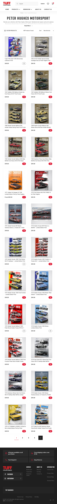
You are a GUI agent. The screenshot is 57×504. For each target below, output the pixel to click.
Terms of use (20, 496)
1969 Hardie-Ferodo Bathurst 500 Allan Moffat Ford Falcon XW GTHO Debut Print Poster (15, 160)
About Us (39, 469)
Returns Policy (50, 477)
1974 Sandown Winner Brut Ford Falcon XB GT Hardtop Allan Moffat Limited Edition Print (15, 394)
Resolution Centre (28, 474)
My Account (29, 469)
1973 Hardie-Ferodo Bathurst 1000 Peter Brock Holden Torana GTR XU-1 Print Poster (14, 327)
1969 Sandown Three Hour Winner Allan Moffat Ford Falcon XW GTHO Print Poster (41, 160)
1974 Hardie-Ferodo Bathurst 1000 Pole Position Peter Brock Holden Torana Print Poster (15, 361)
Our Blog (39, 471)
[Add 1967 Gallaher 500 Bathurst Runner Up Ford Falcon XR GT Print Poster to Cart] (24, 97)
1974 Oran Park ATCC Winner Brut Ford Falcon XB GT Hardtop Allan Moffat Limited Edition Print (41, 361)
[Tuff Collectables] (7, 4)
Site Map (37, 496)
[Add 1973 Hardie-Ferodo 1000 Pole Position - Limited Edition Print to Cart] (24, 297)
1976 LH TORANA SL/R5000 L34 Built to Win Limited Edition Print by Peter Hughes (15, 428)
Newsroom (26, 9)
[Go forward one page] (40, 438)
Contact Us (39, 473)
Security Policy (50, 480)
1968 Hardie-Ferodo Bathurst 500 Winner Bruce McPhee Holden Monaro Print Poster (41, 127)
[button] (16, 9)
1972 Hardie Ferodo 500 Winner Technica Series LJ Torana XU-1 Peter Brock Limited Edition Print (14, 227)
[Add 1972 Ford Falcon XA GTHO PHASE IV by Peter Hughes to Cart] (50, 197)
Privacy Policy (50, 473)
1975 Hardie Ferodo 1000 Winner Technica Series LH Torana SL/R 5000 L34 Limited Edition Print (41, 394)
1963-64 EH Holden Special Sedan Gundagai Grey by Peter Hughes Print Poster (40, 60)
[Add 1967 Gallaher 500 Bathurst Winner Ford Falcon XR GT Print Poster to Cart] (50, 97)
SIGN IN (42, 3)
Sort (40, 30)
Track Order (29, 471)
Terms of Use (50, 469)
